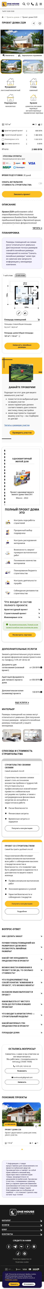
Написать (22, 1082)
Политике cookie (11, 1280)
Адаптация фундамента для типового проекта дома (13, 680)
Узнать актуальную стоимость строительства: (17, 183)
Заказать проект (22, 194)
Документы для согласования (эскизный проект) (13, 667)
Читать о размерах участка (16, 425)
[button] (4, 1149)
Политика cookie (22, 1262)
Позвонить (22, 1071)
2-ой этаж (20, 275)
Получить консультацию (22, 828)
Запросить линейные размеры (22, 346)
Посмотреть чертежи (22, 635)
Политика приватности (22, 1259)
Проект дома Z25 (13, 1129)
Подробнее (22, 911)
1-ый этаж (8, 275)
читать (37, 228)
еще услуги (21, 702)
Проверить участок (22, 432)
